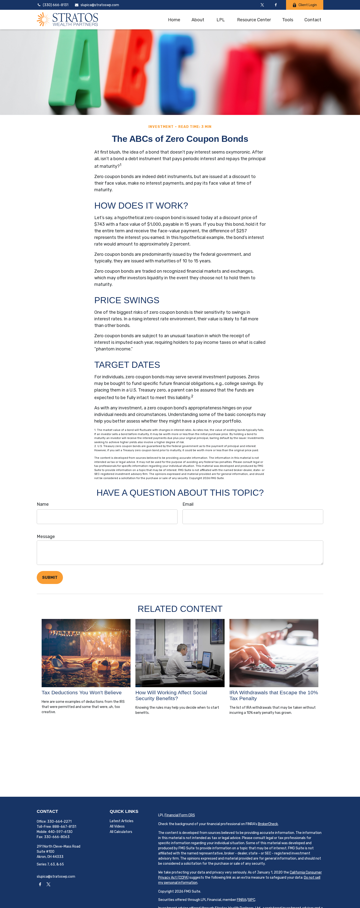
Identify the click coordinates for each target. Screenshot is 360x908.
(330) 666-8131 (55, 5)
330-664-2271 (59, 821)
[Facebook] (275, 5)
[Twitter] (262, 5)
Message (46, 536)
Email (187, 504)
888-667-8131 (64, 827)
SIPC (251, 900)
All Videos (117, 826)
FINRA (241, 900)
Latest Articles (121, 821)
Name (43, 504)
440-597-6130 (60, 832)
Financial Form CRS (180, 815)
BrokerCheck (268, 824)
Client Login (308, 5)
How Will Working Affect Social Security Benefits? (171, 695)
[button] (174, 19)
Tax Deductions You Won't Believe (82, 692)
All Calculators (121, 832)
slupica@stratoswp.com (100, 5)
